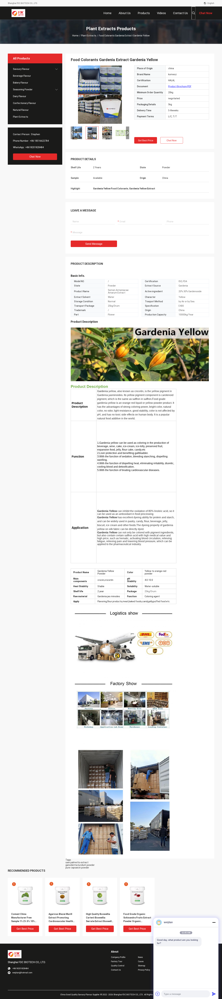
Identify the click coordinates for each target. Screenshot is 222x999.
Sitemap (141, 966)
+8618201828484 (34, 147)
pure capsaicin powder (77, 867)
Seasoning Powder (23, 89)
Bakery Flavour (20, 82)
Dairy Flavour (19, 96)
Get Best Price (145, 140)
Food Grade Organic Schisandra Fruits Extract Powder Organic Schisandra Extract (137, 918)
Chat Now (35, 156)
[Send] (213, 993)
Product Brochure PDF (179, 86)
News (140, 957)
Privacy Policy (144, 970)
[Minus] (214, 922)
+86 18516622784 (39, 141)
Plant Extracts (88, 35)
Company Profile (118, 957)
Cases (141, 961)
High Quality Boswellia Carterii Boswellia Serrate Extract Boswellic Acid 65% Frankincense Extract (100, 918)
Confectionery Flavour (24, 103)
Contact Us (116, 970)
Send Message (93, 243)
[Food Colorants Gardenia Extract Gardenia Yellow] (100, 94)
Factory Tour (116, 961)
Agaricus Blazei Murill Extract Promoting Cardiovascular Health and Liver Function (61, 918)
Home (75, 35)
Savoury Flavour (21, 69)
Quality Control (117, 966)
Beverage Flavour (22, 76)
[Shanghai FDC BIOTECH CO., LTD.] (18, 13)
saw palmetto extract (76, 862)
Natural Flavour (21, 110)
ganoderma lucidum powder (80, 865)
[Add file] (157, 993)
